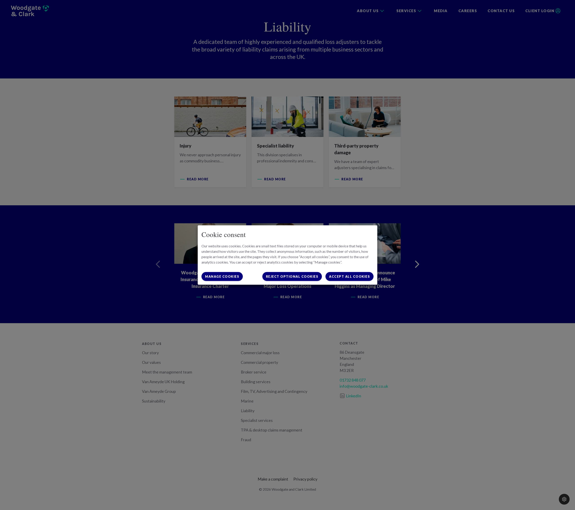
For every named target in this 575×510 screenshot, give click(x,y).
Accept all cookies (349, 276)
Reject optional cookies (292, 276)
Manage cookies (222, 276)
